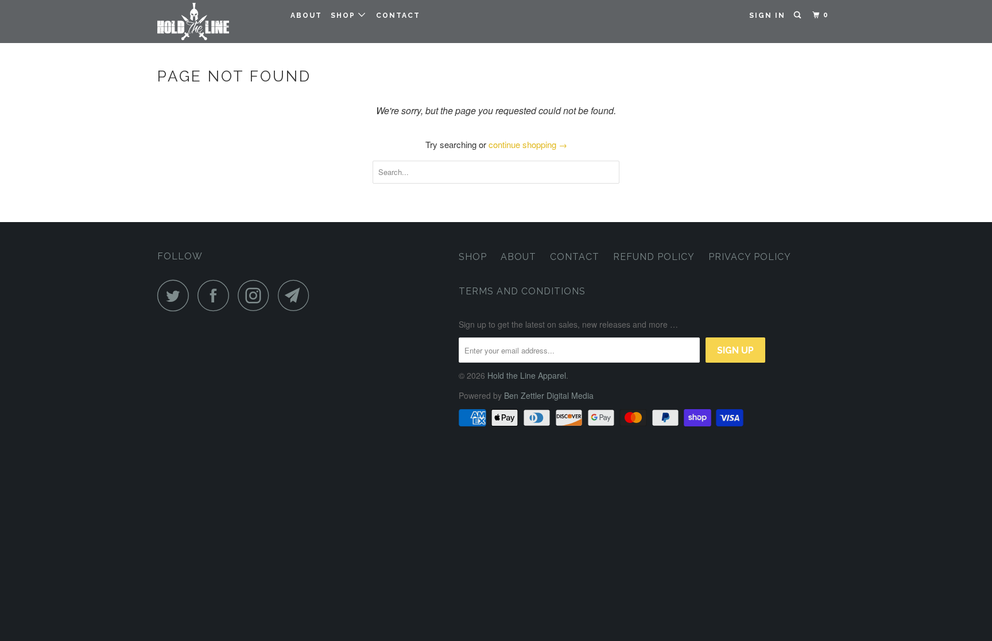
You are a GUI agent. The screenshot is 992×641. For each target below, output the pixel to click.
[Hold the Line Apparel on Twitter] (176, 295)
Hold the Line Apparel (526, 375)
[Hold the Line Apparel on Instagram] (257, 295)
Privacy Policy (749, 256)
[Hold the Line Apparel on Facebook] (216, 295)
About (306, 15)
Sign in (767, 15)
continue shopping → (528, 144)
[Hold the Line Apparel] (216, 21)
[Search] (798, 15)
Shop (344, 15)
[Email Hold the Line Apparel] (297, 295)
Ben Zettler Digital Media (549, 395)
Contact (398, 15)
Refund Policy (654, 256)
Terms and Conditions (522, 291)
